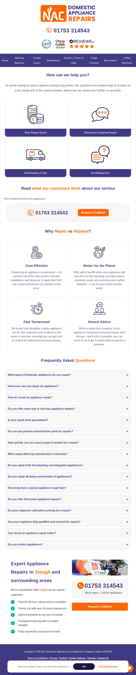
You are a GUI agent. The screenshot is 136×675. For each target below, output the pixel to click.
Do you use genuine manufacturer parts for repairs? (68, 431)
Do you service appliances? (68, 544)
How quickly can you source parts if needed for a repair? (68, 443)
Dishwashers (53, 60)
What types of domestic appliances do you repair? (68, 375)
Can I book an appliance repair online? (68, 533)
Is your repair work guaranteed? (68, 420)
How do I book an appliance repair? (68, 397)
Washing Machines (19, 60)
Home (5, 60)
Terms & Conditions (37, 658)
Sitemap (91, 658)
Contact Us (103, 658)
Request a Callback (93, 212)
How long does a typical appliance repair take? (68, 488)
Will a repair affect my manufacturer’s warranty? (68, 454)
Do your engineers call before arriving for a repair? (68, 510)
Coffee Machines (127, 60)
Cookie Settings (77, 658)
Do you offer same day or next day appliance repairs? (68, 409)
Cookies (63, 658)
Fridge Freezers (94, 60)
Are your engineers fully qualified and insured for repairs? (68, 522)
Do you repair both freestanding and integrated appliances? (68, 465)
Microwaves (110, 60)
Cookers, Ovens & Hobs (73, 60)
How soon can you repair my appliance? (68, 386)
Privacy (53, 658)
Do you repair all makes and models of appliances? (68, 476)
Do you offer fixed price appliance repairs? (68, 499)
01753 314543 (72, 30)
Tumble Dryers (37, 60)
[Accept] (84, 666)
